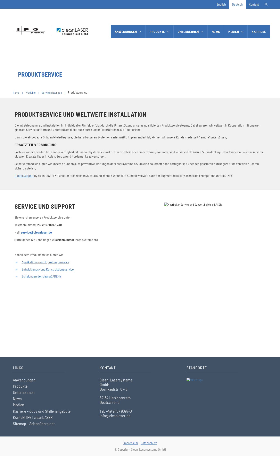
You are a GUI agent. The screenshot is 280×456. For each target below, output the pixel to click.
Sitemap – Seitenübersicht (34, 423)
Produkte (157, 31)
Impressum (130, 443)
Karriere (259, 31)
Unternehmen (188, 31)
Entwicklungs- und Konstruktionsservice (48, 269)
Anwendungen (126, 31)
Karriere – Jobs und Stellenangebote (42, 411)
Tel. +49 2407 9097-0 (116, 411)
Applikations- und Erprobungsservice (45, 262)
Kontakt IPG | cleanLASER (33, 417)
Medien (233, 31)
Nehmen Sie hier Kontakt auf (140, 333)
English (221, 4)
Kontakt (254, 4)
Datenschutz (149, 443)
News (216, 31)
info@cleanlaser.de (115, 415)
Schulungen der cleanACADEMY (41, 276)
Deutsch (237, 4)
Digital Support (24, 175)
